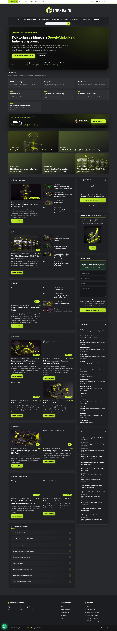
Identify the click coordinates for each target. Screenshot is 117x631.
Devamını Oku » (17, 221)
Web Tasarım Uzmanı (92, 618)
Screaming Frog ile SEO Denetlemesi (56, 450)
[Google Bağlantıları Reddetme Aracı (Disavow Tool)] (44, 294)
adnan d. (82, 368)
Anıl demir (83, 361)
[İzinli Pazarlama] (48, 202)
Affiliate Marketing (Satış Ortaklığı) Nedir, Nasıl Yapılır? (81, 150)
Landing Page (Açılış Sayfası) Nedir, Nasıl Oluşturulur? (31, 150)
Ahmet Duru (83, 354)
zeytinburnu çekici (85, 347)
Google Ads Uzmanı (92, 615)
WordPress (75, 19)
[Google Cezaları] (44, 288)
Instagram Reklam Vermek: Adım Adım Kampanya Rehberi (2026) (36, 1)
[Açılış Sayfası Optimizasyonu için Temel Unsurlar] (44, 208)
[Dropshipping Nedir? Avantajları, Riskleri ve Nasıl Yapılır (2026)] (58, 163)
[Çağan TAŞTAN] (58, 10)
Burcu (81, 329)
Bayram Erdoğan (84, 379)
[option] (58, 152)
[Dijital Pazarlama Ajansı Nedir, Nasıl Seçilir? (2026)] (25, 163)
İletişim (96, 19)
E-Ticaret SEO (16, 403)
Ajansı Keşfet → (98, 121)
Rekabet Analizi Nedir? (51, 501)
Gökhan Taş (83, 393)
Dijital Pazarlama (29, 19)
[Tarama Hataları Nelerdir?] (48, 303)
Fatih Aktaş (83, 406)
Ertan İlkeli (83, 413)
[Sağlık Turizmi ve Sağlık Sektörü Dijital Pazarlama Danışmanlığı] (48, 253)
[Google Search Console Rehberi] (48, 310)
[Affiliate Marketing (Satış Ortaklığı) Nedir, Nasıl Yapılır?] (84, 141)
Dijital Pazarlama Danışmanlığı (94, 621)
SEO (18, 19)
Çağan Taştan (15, 202)
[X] (92, 206)
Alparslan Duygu (84, 374)
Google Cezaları (58, 289)
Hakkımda (42, 55)
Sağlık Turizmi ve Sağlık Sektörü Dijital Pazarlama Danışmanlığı (61, 256)
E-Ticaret (55, 19)
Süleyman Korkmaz (85, 386)
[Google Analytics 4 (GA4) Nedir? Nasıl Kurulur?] (48, 245)
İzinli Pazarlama (58, 202)
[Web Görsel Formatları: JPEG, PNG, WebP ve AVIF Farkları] (92, 163)
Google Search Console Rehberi (63, 311)
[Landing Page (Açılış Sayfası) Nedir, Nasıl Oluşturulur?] (33, 141)
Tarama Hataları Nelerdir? (62, 303)
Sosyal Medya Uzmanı (93, 612)
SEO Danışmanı (91, 609)
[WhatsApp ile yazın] (4, 626)
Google (65, 19)
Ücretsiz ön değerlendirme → (23, 55)
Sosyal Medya (44, 19)
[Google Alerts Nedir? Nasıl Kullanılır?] (48, 237)
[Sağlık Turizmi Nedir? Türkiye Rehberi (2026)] (44, 262)
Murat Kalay (83, 341)
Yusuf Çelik (83, 400)
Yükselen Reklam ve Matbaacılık (89, 336)
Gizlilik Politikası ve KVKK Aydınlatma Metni (92, 301)
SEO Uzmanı (90, 606)
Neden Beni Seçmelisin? (92, 200)
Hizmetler (86, 19)
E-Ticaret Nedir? (49, 403)
